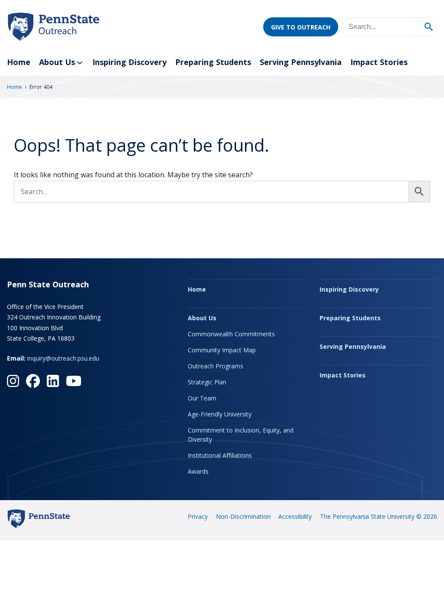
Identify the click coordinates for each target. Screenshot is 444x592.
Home (18, 62)
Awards (198, 471)
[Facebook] (33, 381)
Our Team (202, 398)
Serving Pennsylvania (301, 62)
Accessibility (295, 516)
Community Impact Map (222, 350)
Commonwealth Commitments (231, 334)
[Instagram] (13, 381)
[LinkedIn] (53, 381)
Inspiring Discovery (129, 62)
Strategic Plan (207, 382)
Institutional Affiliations (220, 455)
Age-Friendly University (219, 414)
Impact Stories (379, 62)
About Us (57, 62)
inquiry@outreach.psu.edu (63, 358)
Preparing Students (213, 62)
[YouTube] (74, 381)
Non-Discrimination (243, 516)
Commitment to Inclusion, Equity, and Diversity (241, 434)
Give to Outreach (300, 27)
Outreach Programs (215, 366)
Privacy (198, 516)
